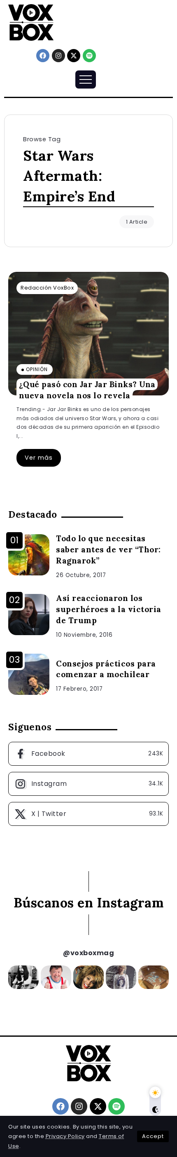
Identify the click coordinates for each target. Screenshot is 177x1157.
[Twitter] (88, 813)
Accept (153, 1136)
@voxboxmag (88, 953)
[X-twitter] (73, 55)
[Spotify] (89, 55)
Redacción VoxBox (47, 287)
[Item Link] (88, 333)
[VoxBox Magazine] (31, 22)
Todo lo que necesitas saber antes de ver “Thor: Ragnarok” (108, 549)
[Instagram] (58, 55)
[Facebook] (42, 55)
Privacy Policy (65, 1136)
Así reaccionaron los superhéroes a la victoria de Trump (108, 609)
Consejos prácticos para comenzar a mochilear (106, 669)
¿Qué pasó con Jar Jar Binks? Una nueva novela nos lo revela (87, 389)
